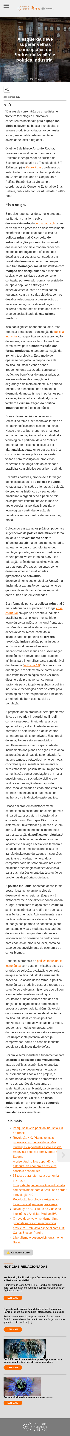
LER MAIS (12, 1298)
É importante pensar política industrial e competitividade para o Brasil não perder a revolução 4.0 (39, 1190)
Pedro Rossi (34, 167)
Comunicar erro (18, 1252)
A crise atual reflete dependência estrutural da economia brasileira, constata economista (35, 1166)
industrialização (45, 223)
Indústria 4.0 (32, 665)
